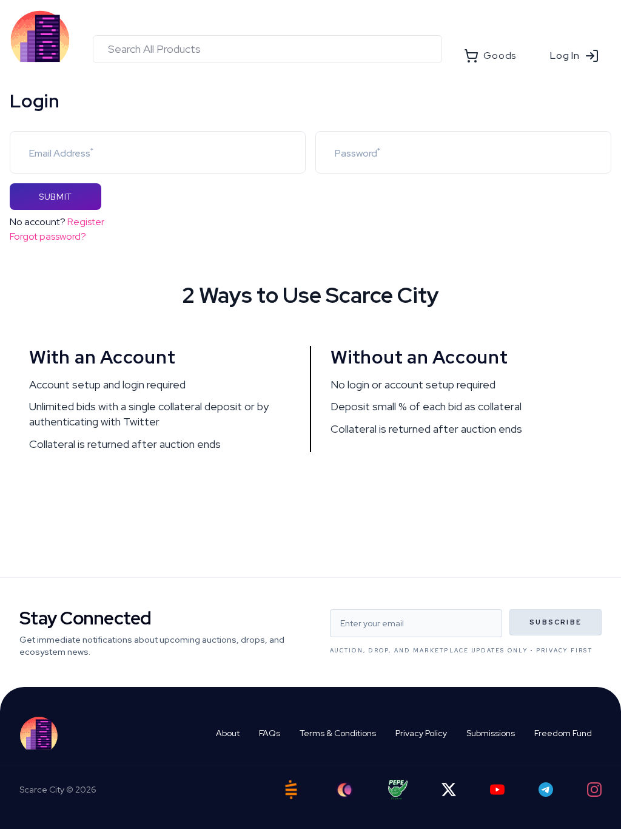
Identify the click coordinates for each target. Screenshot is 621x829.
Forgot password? (48, 236)
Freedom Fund (563, 733)
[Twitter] (448, 789)
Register (85, 221)
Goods (499, 55)
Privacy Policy (421, 733)
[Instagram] (594, 789)
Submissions (490, 733)
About (228, 733)
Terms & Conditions (338, 733)
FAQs (269, 733)
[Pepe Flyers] (398, 790)
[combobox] (267, 49)
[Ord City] (344, 789)
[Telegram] (546, 789)
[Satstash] (291, 789)
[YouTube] (497, 789)
